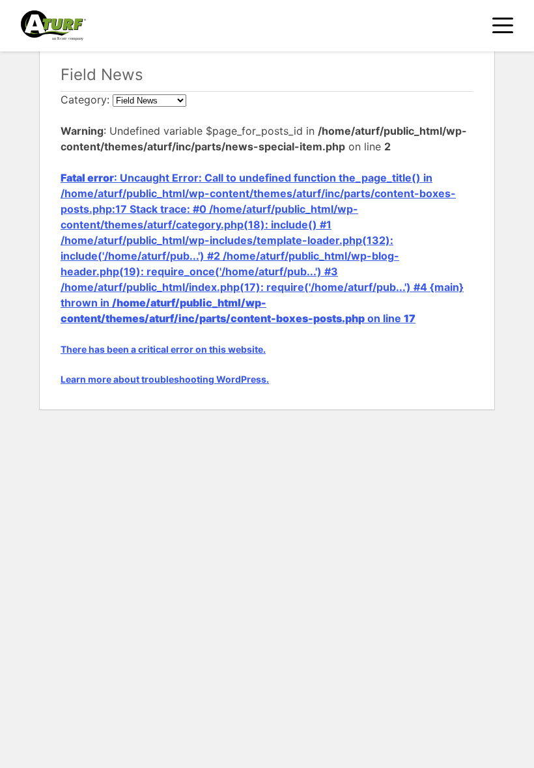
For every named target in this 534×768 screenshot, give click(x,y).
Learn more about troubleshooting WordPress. (165, 379)
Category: (87, 99)
